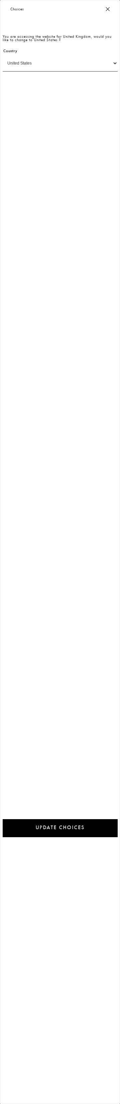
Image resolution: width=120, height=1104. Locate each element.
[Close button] (108, 9)
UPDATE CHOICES (60, 828)
